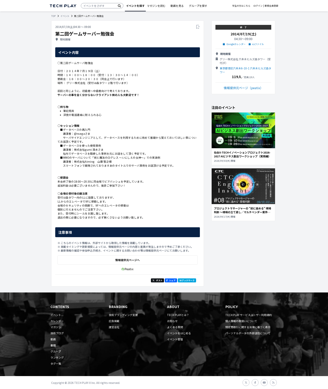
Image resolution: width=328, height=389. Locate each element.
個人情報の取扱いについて (241, 321)
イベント (64, 15)
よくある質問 (175, 327)
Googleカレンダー (236, 44)
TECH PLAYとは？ (178, 315)
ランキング (57, 357)
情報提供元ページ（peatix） (243, 88)
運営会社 (114, 327)
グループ (55, 351)
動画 (53, 339)
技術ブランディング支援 (123, 315)
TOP (53, 15)
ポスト (159, 280)
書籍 (53, 345)
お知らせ (172, 321)
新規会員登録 (271, 5)
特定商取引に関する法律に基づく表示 (247, 327)
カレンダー (57, 321)
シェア (172, 280)
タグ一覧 (55, 363)
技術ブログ (57, 333)
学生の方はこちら (241, 5)
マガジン (55, 327)
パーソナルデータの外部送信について (247, 333)
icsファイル (258, 44)
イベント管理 (175, 339)
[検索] (119, 5)
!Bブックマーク (187, 280)
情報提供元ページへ (127, 260)
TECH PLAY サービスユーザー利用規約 (248, 315)
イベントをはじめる (179, 333)
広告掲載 (114, 321)
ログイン (258, 5)
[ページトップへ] (63, 5)
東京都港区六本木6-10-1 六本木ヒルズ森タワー (245, 70)
